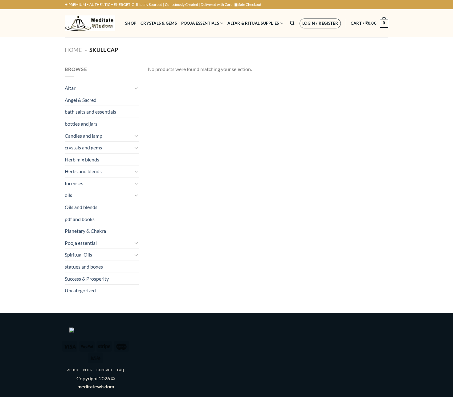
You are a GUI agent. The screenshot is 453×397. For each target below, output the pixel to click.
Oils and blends (81, 207)
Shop (130, 23)
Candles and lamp (83, 136)
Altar (70, 88)
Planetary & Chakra (85, 231)
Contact (104, 370)
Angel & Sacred (80, 100)
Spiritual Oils (78, 254)
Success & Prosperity (87, 279)
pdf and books (80, 219)
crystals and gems (83, 147)
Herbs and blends (83, 171)
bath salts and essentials (90, 112)
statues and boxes (84, 267)
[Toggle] (136, 88)
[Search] (292, 23)
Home (73, 49)
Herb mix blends (82, 159)
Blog (87, 370)
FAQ (120, 370)
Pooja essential (81, 243)
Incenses (74, 183)
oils (68, 195)
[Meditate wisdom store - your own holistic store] (90, 23)
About (73, 370)
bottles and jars (81, 124)
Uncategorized (80, 290)
